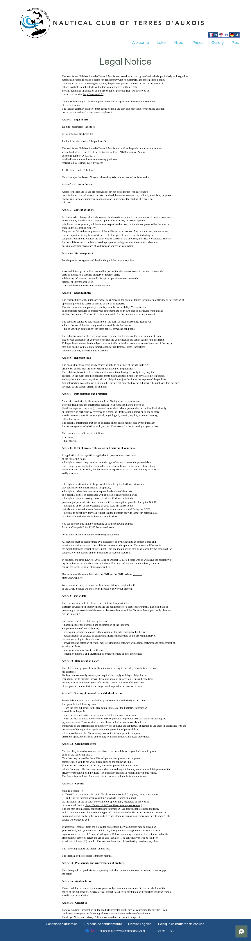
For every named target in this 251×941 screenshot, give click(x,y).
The (64, 809)
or (79, 801)
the (99, 90)
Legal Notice (74, 917)
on (96, 90)
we (133, 90)
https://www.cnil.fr (72, 578)
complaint (88, 574)
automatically (83, 809)
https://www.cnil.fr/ (93, 94)
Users (65, 574)
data (128, 90)
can (70, 574)
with (96, 574)
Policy (97, 917)
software (92, 801)
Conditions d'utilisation (62, 924)
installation (71, 801)
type (143, 801)
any (68, 90)
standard (102, 809)
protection (107, 90)
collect (94, 809)
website (128, 574)
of (114, 90)
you (144, 90)
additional (76, 90)
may (73, 809)
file (79, 574)
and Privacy (87, 917)
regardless (129, 801)
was (104, 917)
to (148, 90)
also (75, 574)
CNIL (107, 574)
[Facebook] (87, 930)
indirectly (154, 809)
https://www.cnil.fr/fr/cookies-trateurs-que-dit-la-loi (113, 805)
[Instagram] (93, 930)
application (115, 801)
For (64, 90)
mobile (105, 801)
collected (143, 809)
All (124, 809)
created (110, 917)
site (68, 809)
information (88, 90)
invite (138, 90)
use (82, 801)
